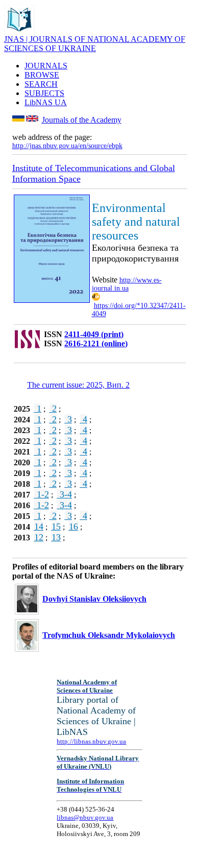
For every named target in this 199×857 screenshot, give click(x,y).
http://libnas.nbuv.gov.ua (91, 741)
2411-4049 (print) (93, 334)
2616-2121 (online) (96, 343)
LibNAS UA (45, 102)
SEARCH (41, 84)
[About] (19, 32)
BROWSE (41, 74)
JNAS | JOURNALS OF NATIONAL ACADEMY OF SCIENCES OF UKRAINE (94, 44)
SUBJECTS (44, 93)
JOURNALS (45, 65)
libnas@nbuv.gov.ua (85, 817)
